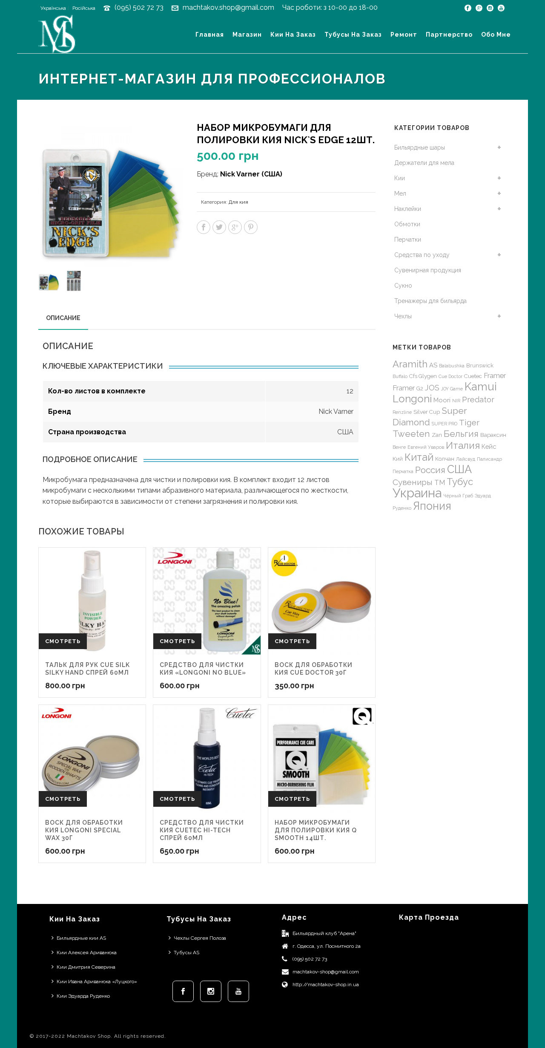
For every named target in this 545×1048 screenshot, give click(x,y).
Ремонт (403, 34)
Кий (398, 459)
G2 (419, 388)
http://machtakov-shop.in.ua (326, 984)
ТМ (439, 483)
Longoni (412, 399)
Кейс (489, 446)
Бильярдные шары (419, 147)
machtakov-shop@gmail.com (326, 972)
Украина (417, 492)
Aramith (410, 364)
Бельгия (461, 434)
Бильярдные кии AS (81, 938)
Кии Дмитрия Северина (86, 967)
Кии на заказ (293, 34)
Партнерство (449, 34)
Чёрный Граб (458, 495)
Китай (418, 457)
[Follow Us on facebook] (183, 991)
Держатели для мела (424, 162)
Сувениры (413, 482)
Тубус (460, 481)
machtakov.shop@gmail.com (228, 7)
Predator (478, 399)
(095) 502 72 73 (139, 7)
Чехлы (403, 316)
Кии (399, 178)
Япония (432, 505)
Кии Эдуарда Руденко (83, 996)
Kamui (481, 386)
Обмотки (407, 224)
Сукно (403, 285)
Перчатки (407, 239)
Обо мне (496, 34)
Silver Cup (426, 412)
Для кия (238, 202)
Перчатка (403, 471)
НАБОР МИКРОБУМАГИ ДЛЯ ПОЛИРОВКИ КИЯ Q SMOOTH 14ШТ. (316, 830)
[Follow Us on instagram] (210, 991)
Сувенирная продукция (427, 270)
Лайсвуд (465, 459)
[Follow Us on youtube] (238, 991)
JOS (432, 387)
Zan (437, 435)
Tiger (469, 422)
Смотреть (62, 641)
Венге (399, 447)
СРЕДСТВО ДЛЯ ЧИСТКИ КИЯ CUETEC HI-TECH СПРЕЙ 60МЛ (202, 830)
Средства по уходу (422, 254)
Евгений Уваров (425, 447)
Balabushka (452, 365)
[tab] (63, 318)
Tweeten (411, 434)
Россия (430, 470)
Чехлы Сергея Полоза (200, 938)
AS (433, 365)
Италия (463, 445)
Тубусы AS (186, 953)
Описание (63, 318)
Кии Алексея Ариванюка (87, 953)
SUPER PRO (444, 423)
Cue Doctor (450, 376)
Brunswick (479, 365)
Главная (209, 34)
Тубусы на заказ (353, 34)
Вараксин (493, 435)
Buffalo (400, 376)
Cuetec (473, 376)
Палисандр (489, 459)
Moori (441, 400)
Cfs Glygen (423, 376)
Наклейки (407, 208)
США (459, 469)
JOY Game (452, 388)
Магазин (247, 34)
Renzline (402, 412)
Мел (400, 193)
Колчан (444, 459)
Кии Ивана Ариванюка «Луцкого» (97, 981)
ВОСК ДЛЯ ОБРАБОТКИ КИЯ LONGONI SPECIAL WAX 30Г (84, 830)
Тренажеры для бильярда (430, 300)
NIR (456, 400)
